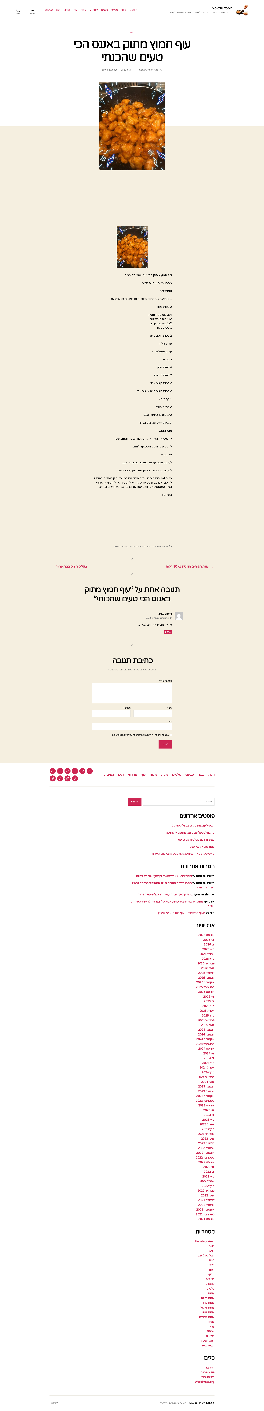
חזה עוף (150, 546)
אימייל (127, 708)
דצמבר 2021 (206, 1200)
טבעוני (114, 10)
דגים (58, 10)
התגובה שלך (165, 681)
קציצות (49, 10)
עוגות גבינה (208, 1298)
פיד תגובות (208, 1377)
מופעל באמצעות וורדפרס (173, 1403)
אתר (170, 721)
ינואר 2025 (208, 1025)
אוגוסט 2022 (206, 1162)
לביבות (210, 1284)
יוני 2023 (209, 1115)
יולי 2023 (209, 1110)
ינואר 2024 (208, 1082)
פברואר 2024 (206, 1077)
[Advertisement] (132, 201)
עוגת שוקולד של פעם (202, 847)
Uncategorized (205, 1241)
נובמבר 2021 (206, 1205)
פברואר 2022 (206, 1190)
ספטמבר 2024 (205, 1044)
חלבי (212, 1265)
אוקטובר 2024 (205, 1039)
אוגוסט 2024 (206, 1048)
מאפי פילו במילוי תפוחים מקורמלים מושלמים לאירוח (183, 854)
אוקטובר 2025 (205, 982)
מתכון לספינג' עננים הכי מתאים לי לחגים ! (190, 832)
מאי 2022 (208, 1176)
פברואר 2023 (206, 1134)
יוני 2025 (209, 1001)
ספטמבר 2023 (205, 1101)
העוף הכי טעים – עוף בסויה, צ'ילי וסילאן (181, 913)
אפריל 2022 (207, 1181)
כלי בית (210, 1279)
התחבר (210, 1367)
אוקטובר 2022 (205, 1153)
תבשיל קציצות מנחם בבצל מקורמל (193, 825)
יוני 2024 (209, 1058)
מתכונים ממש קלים (136, 546)
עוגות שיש (208, 1312)
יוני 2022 (209, 1171)
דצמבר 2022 (206, 1143)
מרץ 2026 (208, 959)
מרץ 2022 (208, 1186)
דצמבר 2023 (206, 1086)
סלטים (104, 10)
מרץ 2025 (208, 1015)
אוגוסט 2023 (206, 1105)
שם (169, 708)
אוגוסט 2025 (206, 992)
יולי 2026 (209, 940)
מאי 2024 (208, 1063)
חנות (134, 10)
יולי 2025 (209, 996)
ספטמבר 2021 (205, 1214)
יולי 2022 (209, 1167)
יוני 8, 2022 (126, 69)
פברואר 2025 (206, 1020)
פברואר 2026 (206, 963)
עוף (75, 10)
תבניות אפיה (207, 1345)
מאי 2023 (208, 1119)
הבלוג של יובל (206, 1255)
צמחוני (67, 10)
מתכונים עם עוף (120, 546)
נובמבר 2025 (206, 977)
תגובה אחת (107, 69)
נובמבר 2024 (206, 1034)
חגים (212, 1260)
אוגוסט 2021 (206, 1219)
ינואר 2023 (208, 1138)
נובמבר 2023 (206, 1091)
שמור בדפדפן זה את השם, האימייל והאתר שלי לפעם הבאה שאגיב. (140, 735)
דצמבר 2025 (206, 973)
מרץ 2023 (208, 1129)
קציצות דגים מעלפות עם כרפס (196, 839)
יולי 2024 (209, 1053)
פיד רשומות (207, 1372)
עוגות (95, 10)
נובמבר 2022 (206, 1148)
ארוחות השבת (161, 546)
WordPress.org (205, 1382)
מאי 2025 (208, 1006)
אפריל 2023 (207, 1124)
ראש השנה (208, 1340)
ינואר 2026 (208, 968)
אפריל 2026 (207, 954)
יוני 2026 (209, 944)
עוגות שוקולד (207, 1307)
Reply (168, 632)
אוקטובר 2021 (205, 1209)
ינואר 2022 (208, 1195)
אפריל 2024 (207, 1067)
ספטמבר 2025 (205, 987)
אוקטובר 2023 (205, 1096)
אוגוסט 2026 (206, 935)
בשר (123, 10)
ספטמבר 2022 (205, 1157)
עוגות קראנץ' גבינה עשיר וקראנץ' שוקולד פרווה (164, 876)
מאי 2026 (208, 949)
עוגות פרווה (208, 1303)
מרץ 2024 (208, 1072)
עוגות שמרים (207, 1317)
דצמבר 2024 (206, 1029)
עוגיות (83, 10)
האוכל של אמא (222, 8)
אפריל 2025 (207, 1011)
